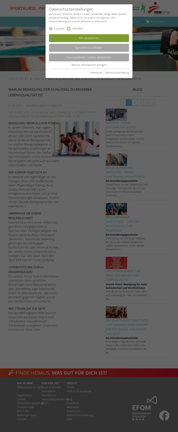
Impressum (96, 72)
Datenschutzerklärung (117, 72)
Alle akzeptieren (89, 38)
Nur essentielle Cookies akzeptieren (89, 57)
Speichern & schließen (89, 48)
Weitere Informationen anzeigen (89, 65)
